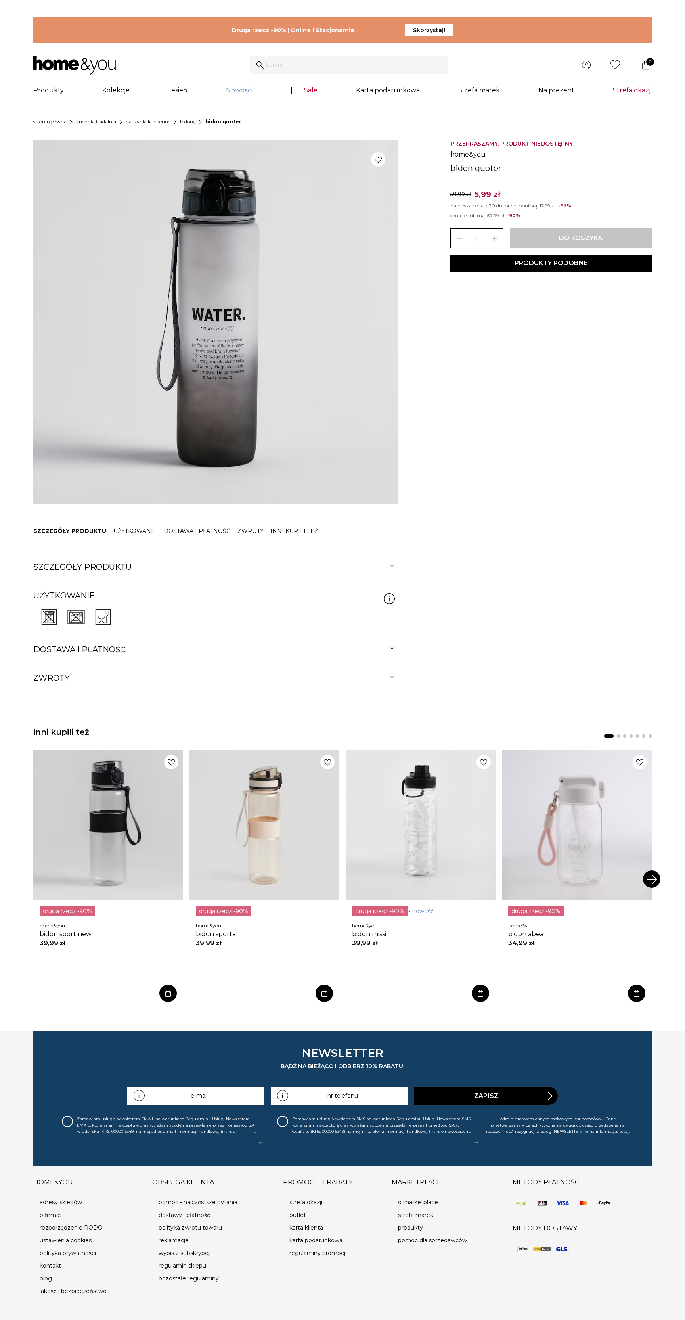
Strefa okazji (632, 90)
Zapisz (486, 1096)
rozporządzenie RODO (71, 1227)
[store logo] (74, 65)
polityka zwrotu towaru (190, 1227)
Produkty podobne (551, 263)
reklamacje (174, 1240)
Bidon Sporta (216, 934)
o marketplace (418, 1202)
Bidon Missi (369, 934)
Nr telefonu (342, 1095)
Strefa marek (479, 90)
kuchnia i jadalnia (96, 122)
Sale (311, 90)
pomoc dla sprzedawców (432, 1240)
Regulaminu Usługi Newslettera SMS (433, 1118)
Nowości (239, 90)
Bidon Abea (525, 934)
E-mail (199, 1095)
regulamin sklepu (182, 1265)
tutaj (624, 1131)
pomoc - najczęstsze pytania (198, 1202)
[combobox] (349, 65)
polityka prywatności (68, 1253)
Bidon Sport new (66, 934)
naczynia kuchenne (148, 122)
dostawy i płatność (184, 1214)
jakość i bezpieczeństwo (73, 1291)
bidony (188, 122)
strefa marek (415, 1214)
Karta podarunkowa (388, 90)
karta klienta (306, 1227)
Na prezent (556, 90)
